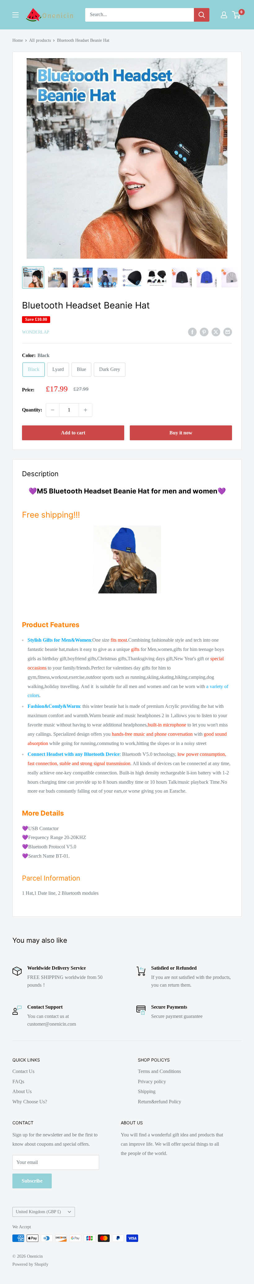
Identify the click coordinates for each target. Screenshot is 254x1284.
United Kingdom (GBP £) (38, 1211)
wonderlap (35, 332)
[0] (236, 15)
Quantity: (32, 409)
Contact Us (23, 1071)
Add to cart (73, 432)
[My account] (224, 14)
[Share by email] (227, 331)
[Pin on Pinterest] (204, 331)
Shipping (146, 1091)
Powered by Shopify (30, 1264)
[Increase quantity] (85, 409)
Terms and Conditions (159, 1071)
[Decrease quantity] (52, 409)
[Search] (201, 15)
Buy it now (180, 432)
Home (17, 40)
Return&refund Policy (159, 1101)
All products (40, 40)
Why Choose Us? (29, 1101)
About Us (22, 1091)
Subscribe (32, 1180)
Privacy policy (152, 1081)
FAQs (18, 1081)
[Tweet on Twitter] (216, 331)
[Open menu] (15, 14)
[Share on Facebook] (192, 331)
